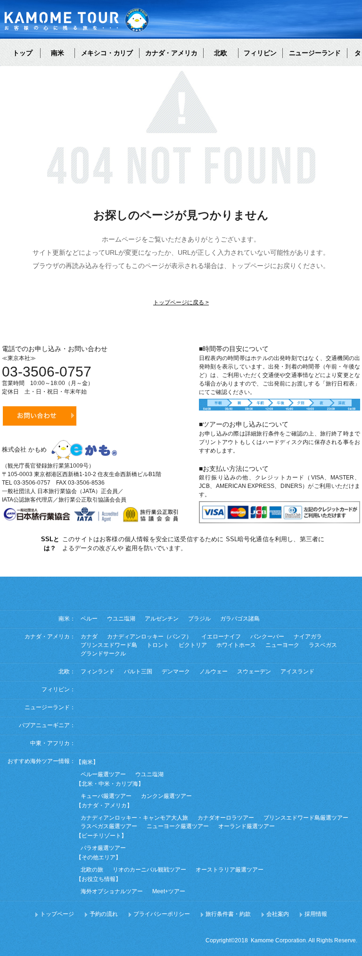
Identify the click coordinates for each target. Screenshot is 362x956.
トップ (23, 53)
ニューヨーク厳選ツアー (178, 826)
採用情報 (315, 914)
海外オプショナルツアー (112, 891)
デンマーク (176, 671)
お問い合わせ (39, 416)
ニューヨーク (282, 645)
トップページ (57, 914)
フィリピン (260, 53)
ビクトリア (193, 645)
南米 (57, 53)
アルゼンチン (162, 618)
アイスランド (297, 671)
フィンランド (98, 671)
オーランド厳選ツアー (246, 826)
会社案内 (277, 914)
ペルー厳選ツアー (103, 774)
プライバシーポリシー (161, 914)
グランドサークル (103, 653)
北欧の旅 (92, 869)
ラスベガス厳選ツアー (109, 826)
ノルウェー (213, 671)
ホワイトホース (236, 645)
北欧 (220, 53)
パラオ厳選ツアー (103, 848)
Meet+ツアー (168, 891)
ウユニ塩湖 (121, 618)
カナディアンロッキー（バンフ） (149, 636)
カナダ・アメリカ (171, 53)
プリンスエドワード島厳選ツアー (305, 817)
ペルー (89, 618)
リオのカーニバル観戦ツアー (149, 869)
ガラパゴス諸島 (240, 618)
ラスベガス (323, 645)
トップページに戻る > (181, 302)
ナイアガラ (308, 636)
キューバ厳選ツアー (106, 796)
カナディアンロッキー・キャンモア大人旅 (134, 817)
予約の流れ (104, 914)
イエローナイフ (221, 636)
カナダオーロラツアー (225, 817)
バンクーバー (267, 636)
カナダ (89, 636)
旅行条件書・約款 (228, 914)
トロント (158, 645)
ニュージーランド (315, 53)
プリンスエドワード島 (109, 645)
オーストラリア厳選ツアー (229, 869)
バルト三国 (138, 671)
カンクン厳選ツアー (166, 796)
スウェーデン (254, 671)
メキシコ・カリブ (107, 53)
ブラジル (199, 618)
